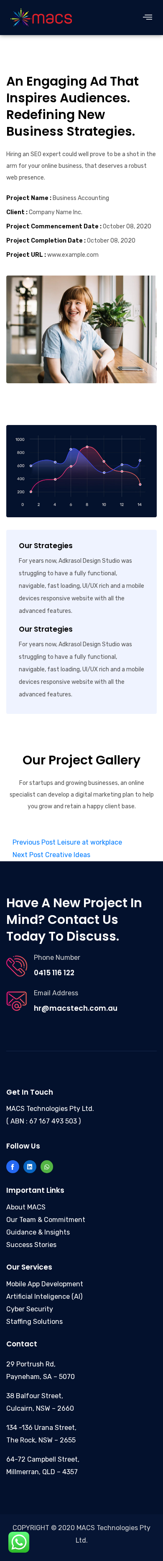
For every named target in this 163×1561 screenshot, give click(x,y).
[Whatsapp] (47, 1166)
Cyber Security (29, 1309)
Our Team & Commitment (45, 1220)
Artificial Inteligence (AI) (44, 1296)
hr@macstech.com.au (75, 1008)
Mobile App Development (44, 1284)
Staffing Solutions (34, 1322)
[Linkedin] (29, 1166)
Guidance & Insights (38, 1232)
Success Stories (31, 1245)
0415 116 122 (54, 973)
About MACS (26, 1207)
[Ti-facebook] (12, 1166)
